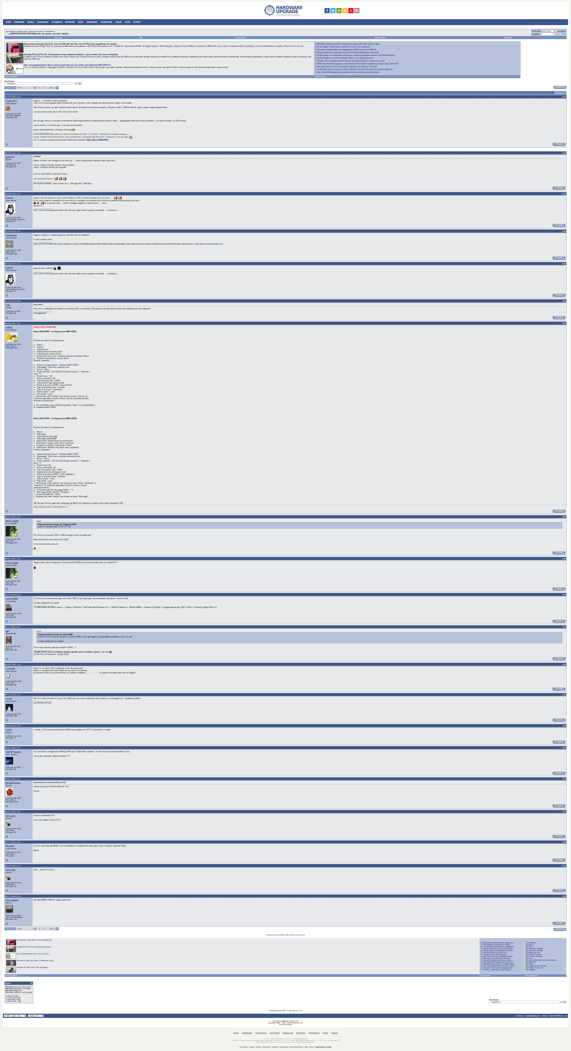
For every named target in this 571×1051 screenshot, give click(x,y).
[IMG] (14, 999)
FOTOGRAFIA (56, 22)
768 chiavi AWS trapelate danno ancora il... (498, 962)
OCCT (530, 946)
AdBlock (275, 1047)
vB (13, 996)
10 (45, 88)
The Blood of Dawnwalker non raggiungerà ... (499, 946)
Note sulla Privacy (557, 1016)
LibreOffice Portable (535, 948)
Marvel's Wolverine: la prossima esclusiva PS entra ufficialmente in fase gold (348, 52)
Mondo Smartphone (36, 31)
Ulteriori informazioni (331, 1040)
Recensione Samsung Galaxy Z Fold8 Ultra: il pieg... (35, 960)
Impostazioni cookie (323, 1047)
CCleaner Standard (535, 956)
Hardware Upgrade (532, 1016)
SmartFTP (532, 962)
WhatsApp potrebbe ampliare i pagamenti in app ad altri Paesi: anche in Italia (348, 44)
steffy (9, 729)
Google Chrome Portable (537, 966)
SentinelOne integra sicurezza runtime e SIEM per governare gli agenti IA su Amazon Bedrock (354, 69)
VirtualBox (532, 970)
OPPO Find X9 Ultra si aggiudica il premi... (498, 956)
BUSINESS (300, 1033)
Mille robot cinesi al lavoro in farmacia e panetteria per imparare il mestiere (347, 67)
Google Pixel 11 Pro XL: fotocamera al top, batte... (34, 947)
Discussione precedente (276, 935)
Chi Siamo (244, 1047)
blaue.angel (12, 520)
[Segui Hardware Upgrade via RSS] (345, 10)
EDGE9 (81, 22)
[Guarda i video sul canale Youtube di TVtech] (350, 10)
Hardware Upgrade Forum (18, 31)
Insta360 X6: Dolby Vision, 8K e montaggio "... (33, 967)
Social (311, 1047)
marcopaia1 (12, 900)
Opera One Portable (535, 950)
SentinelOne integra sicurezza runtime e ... (498, 960)
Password (535, 34)
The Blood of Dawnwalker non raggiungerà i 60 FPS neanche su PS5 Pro (346, 50)
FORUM (118, 22)
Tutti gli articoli (11, 76)
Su (566, 1016)
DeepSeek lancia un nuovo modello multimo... (499, 964)
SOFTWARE (70, 22)
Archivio (545, 1016)
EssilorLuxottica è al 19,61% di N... (495, 952)
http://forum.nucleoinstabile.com (209, 244)
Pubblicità (266, 1047)
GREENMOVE (92, 22)
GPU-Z (531, 945)
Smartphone (50, 31)
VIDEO (325, 1033)
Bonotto (10, 846)
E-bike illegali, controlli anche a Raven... (497, 945)
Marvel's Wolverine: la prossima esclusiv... (498, 948)
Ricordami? (562, 31)
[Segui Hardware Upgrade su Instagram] (356, 10)
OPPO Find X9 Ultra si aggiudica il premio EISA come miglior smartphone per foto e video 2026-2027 (357, 64)
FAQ (141, 37)
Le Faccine (10, 998)
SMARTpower (13, 751)
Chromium (532, 943)
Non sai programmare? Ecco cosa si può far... (33, 954)
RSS (306, 1047)
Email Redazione (296, 1047)
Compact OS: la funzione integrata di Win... (498, 968)
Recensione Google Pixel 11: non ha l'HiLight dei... (35, 940)
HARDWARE (19, 22)
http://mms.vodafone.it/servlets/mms (64, 456)
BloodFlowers (13, 782)
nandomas (11, 235)
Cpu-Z (530, 958)
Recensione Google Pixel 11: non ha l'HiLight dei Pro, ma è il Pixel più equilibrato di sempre (70, 44)
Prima (19, 88)
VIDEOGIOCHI (42, 22)
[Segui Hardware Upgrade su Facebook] (327, 10)
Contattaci (520, 1016)
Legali (251, 1047)
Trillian (530, 964)
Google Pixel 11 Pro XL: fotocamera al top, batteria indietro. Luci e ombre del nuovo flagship (71, 54)
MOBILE (30, 22)
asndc (9, 698)
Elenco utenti (380, 37)
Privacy (258, 1047)
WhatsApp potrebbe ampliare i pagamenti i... (499, 943)
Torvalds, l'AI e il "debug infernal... (495, 954)
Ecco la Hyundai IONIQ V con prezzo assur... (499, 966)
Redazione (284, 1047)
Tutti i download (531, 975)
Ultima (52, 88)
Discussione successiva (295, 935)
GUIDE (127, 22)
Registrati (58, 37)
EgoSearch (508, 37)
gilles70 (10, 157)
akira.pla (10, 815)
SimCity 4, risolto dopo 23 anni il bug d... (497, 970)
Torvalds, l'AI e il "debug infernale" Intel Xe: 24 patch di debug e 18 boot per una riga (351, 61)
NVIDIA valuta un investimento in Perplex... (498, 950)
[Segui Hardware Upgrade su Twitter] (333, 10)
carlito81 (10, 668)
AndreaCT (11, 101)
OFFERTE (137, 22)
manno (9, 197)
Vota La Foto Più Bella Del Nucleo (48, 244)
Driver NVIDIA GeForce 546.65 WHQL (542, 960)
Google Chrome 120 (535, 968)
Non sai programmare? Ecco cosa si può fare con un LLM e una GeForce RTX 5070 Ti (67, 65)
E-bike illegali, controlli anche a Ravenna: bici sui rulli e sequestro (343, 47)
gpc (8, 631)
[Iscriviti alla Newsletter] (339, 10)
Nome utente (536, 31)
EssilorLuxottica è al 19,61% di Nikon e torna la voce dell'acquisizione (345, 58)
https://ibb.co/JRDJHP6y (97, 140)
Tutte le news (320, 76)
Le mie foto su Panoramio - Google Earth (51, 654)
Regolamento (240, 37)
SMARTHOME (106, 22)
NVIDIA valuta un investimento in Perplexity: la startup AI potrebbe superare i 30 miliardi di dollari (356, 55)
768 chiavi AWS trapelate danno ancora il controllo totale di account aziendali (348, 72)
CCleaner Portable (535, 954)
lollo (8, 305)
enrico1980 (12, 598)
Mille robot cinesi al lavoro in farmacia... (497, 958)
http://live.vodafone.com (58, 367)
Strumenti (559, 93)
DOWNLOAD (288, 1033)
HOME (8, 22)
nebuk (9, 327)
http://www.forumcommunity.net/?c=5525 (51, 539)
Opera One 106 (534, 952)
